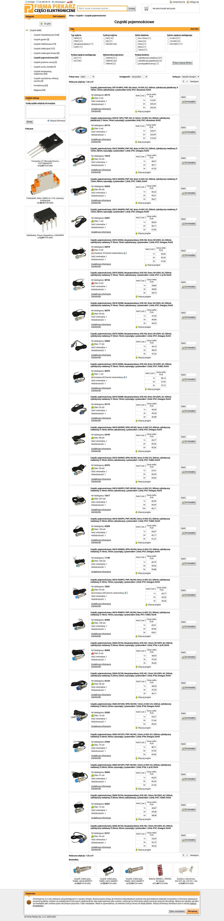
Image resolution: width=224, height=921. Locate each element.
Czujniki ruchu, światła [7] (45, 67)
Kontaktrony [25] (41, 85)
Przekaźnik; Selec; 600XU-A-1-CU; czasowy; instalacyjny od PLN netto (45, 200)
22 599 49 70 (44, 2)
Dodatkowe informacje (101, 109)
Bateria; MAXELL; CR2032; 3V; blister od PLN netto (160, 881)
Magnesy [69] (39, 90)
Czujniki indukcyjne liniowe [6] (46, 53)
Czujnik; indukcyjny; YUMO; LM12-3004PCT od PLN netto (134, 881)
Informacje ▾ (60, 2)
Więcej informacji (57, 121)
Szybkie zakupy (32, 98)
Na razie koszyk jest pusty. (164, 8)
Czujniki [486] (35, 30)
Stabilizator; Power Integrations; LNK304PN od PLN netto (45, 236)
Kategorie (30, 16)
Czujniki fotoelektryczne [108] (46, 35)
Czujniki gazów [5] (41, 39)
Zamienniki (96, 111)
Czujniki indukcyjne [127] (44, 48)
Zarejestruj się (178, 2)
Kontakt (31, 2)
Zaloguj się (194, 2)
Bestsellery (73, 860)
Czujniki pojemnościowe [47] (46, 58)
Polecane (29, 129)
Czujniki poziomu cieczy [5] (45, 62)
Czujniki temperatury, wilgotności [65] (43, 72)
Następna (194, 81)
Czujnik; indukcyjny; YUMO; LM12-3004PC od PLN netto (108, 881)
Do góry (47, 24)
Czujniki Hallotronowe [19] (45, 44)
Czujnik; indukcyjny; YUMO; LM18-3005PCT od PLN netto (82, 881)
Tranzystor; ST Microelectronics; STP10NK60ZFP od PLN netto (45, 163)
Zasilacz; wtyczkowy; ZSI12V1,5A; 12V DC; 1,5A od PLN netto (186, 881)
